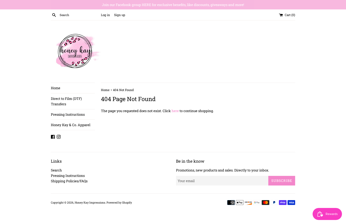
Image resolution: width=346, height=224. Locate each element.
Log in (105, 15)
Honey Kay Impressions (90, 202)
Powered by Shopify (119, 202)
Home (55, 88)
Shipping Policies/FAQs (69, 181)
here (175, 110)
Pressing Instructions (68, 114)
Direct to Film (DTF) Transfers (66, 101)
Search (56, 170)
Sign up (119, 15)
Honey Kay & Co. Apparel (70, 125)
